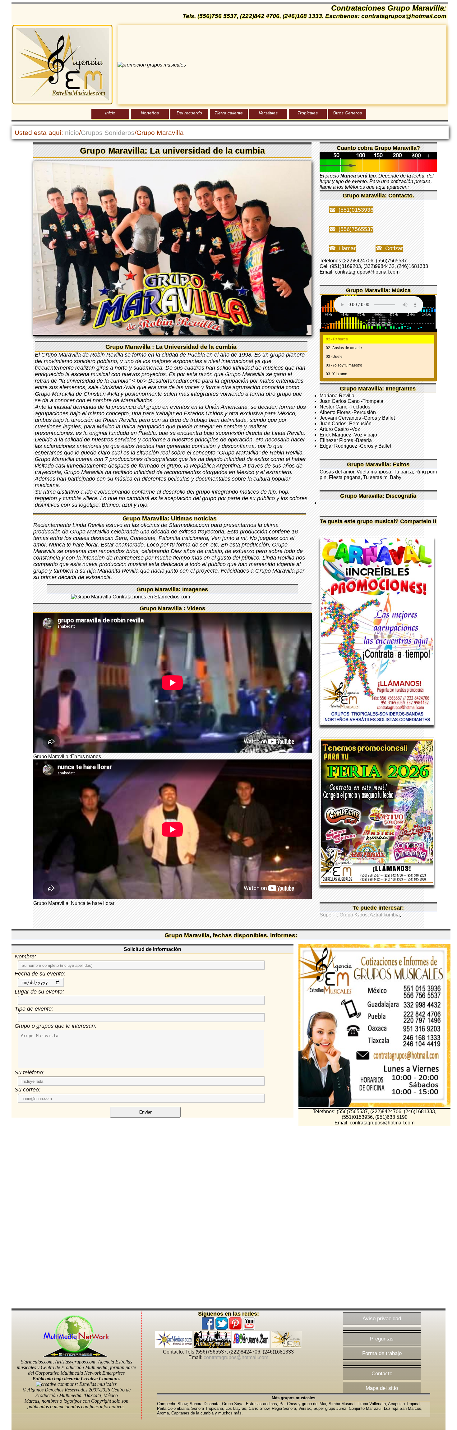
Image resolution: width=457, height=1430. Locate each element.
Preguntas (382, 1338)
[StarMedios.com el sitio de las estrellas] (173, 1346)
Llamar (347, 248)
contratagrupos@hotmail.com (236, 1357)
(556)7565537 (356, 229)
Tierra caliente (229, 112)
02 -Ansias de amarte (344, 348)
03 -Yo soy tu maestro (344, 365)
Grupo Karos (353, 914)
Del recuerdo (189, 112)
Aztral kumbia (385, 914)
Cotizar (394, 248)
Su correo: (27, 1089)
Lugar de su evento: (39, 992)
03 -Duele (334, 356)
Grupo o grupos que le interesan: (55, 1026)
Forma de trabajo (382, 1353)
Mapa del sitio (382, 1388)
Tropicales (308, 112)
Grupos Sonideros (108, 132)
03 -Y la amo (336, 374)
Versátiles (268, 112)
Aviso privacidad (381, 1318)
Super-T (328, 914)
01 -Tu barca (337, 339)
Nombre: (25, 956)
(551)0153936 (356, 210)
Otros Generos (347, 112)
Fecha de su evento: (40, 974)
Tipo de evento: (34, 1009)
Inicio (110, 112)
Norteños (150, 112)
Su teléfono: (29, 1072)
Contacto (382, 1373)
